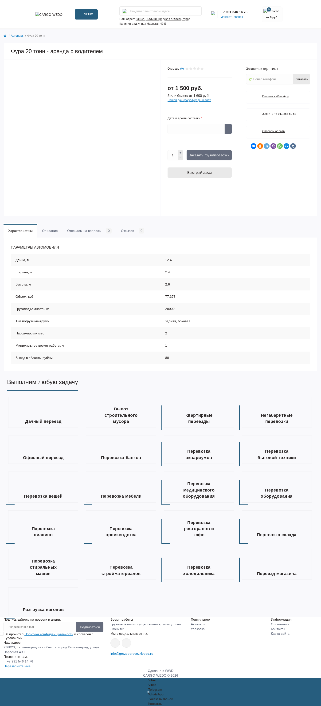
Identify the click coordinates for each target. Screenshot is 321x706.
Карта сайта (280, 633)
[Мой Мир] (286, 146)
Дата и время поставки (185, 118)
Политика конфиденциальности (48, 634)
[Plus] (180, 152)
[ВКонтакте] (253, 146)
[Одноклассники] (260, 146)
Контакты (278, 629)
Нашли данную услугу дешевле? (189, 100)
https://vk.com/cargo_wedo (115, 643)
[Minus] (180, 158)
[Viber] (273, 146)
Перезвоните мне (17, 666)
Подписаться (90, 627)
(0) (182, 68)
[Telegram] (267, 146)
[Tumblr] (293, 146)
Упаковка (198, 629)
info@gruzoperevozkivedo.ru (131, 653)
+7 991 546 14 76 (234, 12)
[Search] (124, 11)
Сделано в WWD (160, 671)
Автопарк (17, 35)
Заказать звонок (232, 17)
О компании (280, 624)
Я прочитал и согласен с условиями (50, 636)
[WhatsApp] (280, 146)
